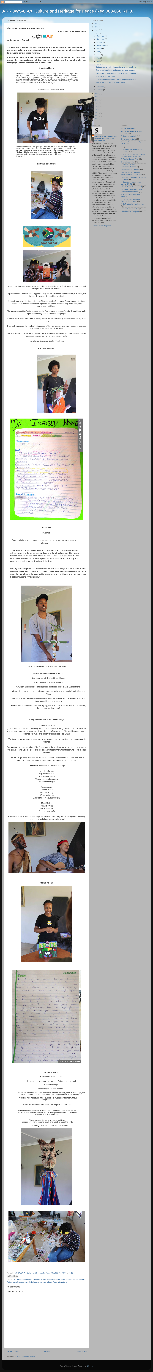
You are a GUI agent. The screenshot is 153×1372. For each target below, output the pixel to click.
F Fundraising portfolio (129, 159)
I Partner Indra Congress (130, 169)
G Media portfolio (127, 162)
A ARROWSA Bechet (129, 128)
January (100, 90)
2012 (97, 119)
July (98, 52)
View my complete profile (101, 226)
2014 (97, 113)
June (99, 55)
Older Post (81, 1351)
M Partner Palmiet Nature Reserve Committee (130, 200)
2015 (97, 109)
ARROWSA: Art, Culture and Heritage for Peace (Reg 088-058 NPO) (67, 11)
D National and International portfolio (26, 1279)
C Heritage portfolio (128, 139)
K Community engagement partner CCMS (131, 183)
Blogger (90, 1366)
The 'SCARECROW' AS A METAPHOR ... (116, 83)
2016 (97, 106)
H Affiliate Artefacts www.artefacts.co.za (128, 166)
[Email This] (8, 1276)
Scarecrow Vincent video (105, 76)
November (101, 39)
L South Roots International (57, 1282)
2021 (97, 33)
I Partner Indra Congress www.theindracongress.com (131, 173)
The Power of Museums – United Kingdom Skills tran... (117, 79)
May (98, 58)
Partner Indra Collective (130, 209)
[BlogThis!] (10, 1276)
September (101, 45)
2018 (97, 100)
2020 (97, 94)
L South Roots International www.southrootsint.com (131, 191)
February (100, 87)
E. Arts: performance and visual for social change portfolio (63, 1279)
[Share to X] (12, 1276)
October (100, 42)
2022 (97, 30)
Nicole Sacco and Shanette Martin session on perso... (116, 73)
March (99, 64)
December (101, 36)
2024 (97, 24)
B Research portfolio (129, 136)
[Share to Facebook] (14, 1276)
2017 (97, 103)
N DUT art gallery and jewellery (133, 204)
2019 (97, 97)
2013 (97, 116)
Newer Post (13, 1351)
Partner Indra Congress (130, 212)
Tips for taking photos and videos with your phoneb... (116, 70)
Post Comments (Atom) (26, 1356)
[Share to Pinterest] (17, 1276)
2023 (97, 27)
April (98, 61)
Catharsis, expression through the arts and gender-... (116, 67)
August (99, 48)
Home (47, 1351)
